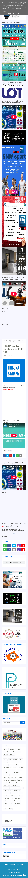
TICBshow (14, 762)
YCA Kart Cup (17, 790)
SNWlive (19, 770)
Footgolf (20, 777)
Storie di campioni (8, 808)
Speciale (12, 775)
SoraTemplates (5, 875)
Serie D (17, 775)
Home (6, 864)
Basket (20, 795)
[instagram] (19, 545)
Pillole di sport (18, 798)
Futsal (5, 759)
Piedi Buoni (20, 780)
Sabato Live (6, 788)
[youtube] (23, 545)
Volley (5, 770)
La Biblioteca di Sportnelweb (10, 780)
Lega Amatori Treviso (8, 757)
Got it (18, 13)
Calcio (9, 759)
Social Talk (6, 775)
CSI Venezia (6, 798)
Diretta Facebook (7, 767)
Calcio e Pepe (14, 793)
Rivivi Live (18, 749)
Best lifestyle (13, 788)
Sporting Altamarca (8, 790)
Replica (21, 793)
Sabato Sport (6, 762)
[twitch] (19, 549)
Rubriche (12, 754)
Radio (21, 759)
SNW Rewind (12, 801)
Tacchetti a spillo (7, 751)
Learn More (11, 13)
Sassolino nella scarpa (8, 782)
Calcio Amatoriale (15, 772)
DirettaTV (6, 754)
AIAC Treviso (6, 793)
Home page (5, 340)
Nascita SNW (17, 803)
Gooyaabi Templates (21, 875)
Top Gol (5, 749)
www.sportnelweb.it (8, 389)
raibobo (5, 355)
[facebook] (9, 545)
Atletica (5, 803)
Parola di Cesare (15, 785)
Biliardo (17, 782)
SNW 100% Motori (8, 806)
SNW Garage (6, 795)
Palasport (20, 788)
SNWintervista (14, 795)
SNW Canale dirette (19, 867)
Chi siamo (12, 864)
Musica (19, 869)
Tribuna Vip (6, 777)
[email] (14, 549)
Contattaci (20, 864)
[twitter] (14, 545)
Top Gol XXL (6, 772)
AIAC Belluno (13, 777)
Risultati (5, 801)
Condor (10, 803)
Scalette (15, 767)
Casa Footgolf (7, 785)
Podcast (5, 764)
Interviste (21, 767)
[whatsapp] (5, 545)
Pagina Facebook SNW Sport (14, 866)
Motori (19, 762)
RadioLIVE (15, 759)
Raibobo (18, 874)
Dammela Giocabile (13, 764)
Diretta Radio (18, 757)
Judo (12, 798)
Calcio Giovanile (11, 770)
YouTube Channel (8, 867)
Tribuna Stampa (12, 340)
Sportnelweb (7, 874)
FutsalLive (11, 749)
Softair (15, 806)
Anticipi (18, 801)
